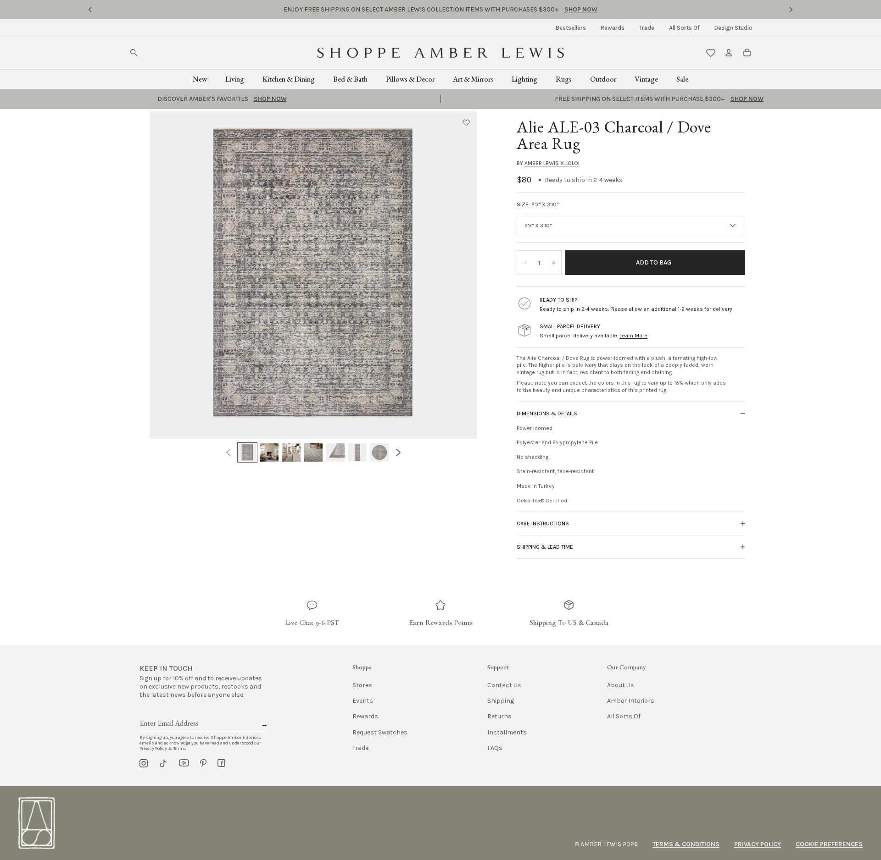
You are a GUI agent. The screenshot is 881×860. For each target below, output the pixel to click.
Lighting (524, 79)
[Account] (728, 52)
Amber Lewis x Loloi (552, 163)
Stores (362, 685)
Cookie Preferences (829, 844)
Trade (646, 28)
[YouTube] (184, 763)
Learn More (633, 335)
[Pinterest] (203, 763)
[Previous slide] (89, 9)
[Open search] (133, 52)
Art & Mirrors (473, 79)
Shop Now (580, 9)
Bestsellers (571, 28)
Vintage (646, 79)
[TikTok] (163, 763)
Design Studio (733, 28)
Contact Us (504, 685)
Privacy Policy (757, 844)
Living (234, 79)
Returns (499, 716)
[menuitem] (571, 28)
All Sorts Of (684, 28)
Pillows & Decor (410, 79)
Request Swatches (379, 732)
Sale (682, 79)
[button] (466, 122)
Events (362, 701)
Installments (507, 732)
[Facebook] (221, 763)
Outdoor (603, 79)
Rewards (613, 28)
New (200, 79)
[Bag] (747, 52)
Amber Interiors (630, 701)
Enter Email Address (168, 713)
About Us (620, 685)
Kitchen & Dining (288, 79)
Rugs (564, 79)
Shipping (500, 701)
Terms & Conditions (685, 844)
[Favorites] (711, 53)
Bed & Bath (350, 79)
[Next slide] (791, 9)
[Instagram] (143, 763)
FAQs (494, 748)
